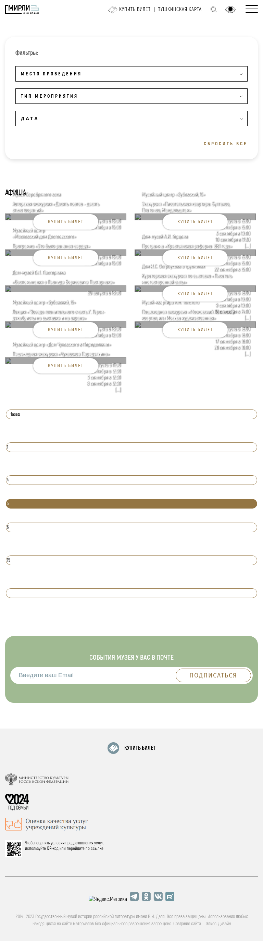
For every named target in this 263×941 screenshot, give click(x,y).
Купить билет (135, 9)
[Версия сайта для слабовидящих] (230, 9)
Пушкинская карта (180, 9)
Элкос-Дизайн (218, 924)
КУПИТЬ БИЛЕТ (139, 748)
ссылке (97, 848)
